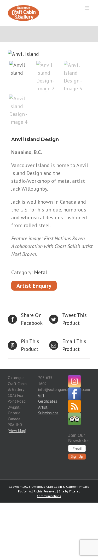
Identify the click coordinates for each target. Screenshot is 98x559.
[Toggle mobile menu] (87, 8)
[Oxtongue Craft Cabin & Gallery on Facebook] (75, 390)
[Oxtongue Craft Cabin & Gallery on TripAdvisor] (75, 415)
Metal (40, 272)
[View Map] (17, 430)
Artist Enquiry (33, 285)
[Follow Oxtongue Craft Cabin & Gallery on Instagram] (75, 377)
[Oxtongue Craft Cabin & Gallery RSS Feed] (75, 402)
